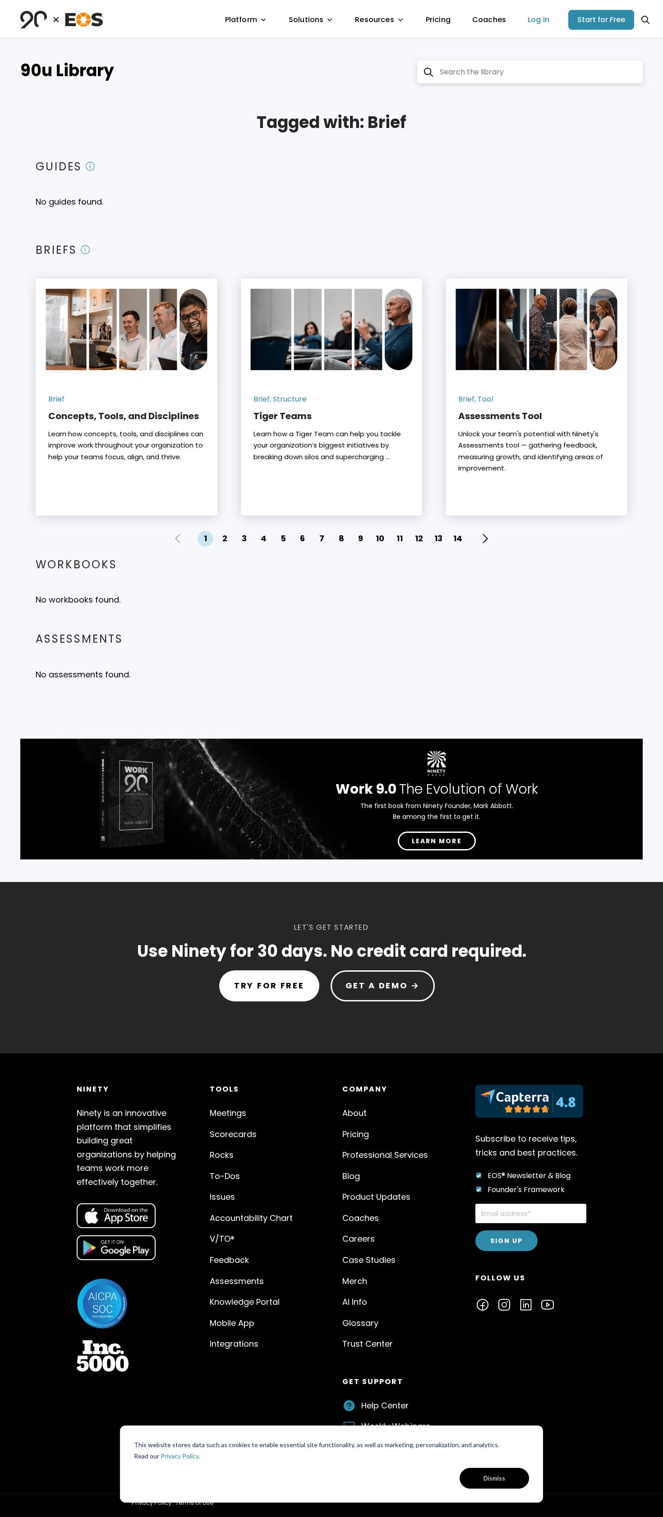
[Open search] (645, 20)
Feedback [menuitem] (229, 1260)
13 (438, 538)
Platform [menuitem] (241, 19)
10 (380, 538)
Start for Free (601, 19)
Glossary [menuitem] (360, 1323)
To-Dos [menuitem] (225, 1176)
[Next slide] (485, 538)
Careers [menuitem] (358, 1238)
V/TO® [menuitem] (222, 1238)
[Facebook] (482, 1304)
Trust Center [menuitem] (367, 1343)
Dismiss (494, 1478)
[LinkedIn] (526, 1304)
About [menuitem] (354, 1113)
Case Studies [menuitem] (369, 1260)
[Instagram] (504, 1304)
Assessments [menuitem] (237, 1281)
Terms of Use (194, 1503)
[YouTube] (547, 1304)
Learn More (437, 840)
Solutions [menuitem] (306, 19)
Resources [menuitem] (374, 19)
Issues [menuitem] (222, 1196)
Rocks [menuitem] (222, 1155)
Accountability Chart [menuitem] (251, 1218)
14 (457, 538)
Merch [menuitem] (354, 1281)
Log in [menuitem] (538, 19)
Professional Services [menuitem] (385, 1155)
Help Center (385, 1405)
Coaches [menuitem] (489, 19)
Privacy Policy (179, 1456)
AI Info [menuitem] (354, 1301)
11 (399, 538)
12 (419, 538)
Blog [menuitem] (351, 1176)
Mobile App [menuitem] (232, 1323)
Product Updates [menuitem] (376, 1196)
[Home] (61, 19)
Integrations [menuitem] (234, 1343)
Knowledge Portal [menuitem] (245, 1301)
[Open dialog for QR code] (116, 1215)
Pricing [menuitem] (438, 19)
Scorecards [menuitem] (233, 1134)
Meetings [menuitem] (228, 1113)
